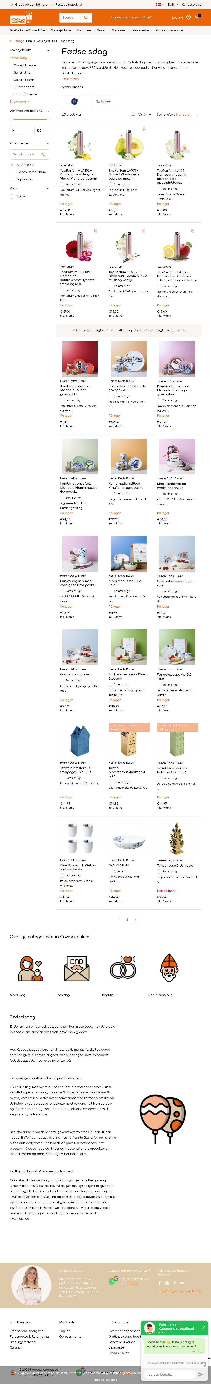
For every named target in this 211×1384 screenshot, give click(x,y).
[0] (195, 17)
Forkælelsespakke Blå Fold (174, 677)
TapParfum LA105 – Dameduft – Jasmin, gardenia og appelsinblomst (172, 177)
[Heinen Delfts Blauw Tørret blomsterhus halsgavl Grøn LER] (177, 741)
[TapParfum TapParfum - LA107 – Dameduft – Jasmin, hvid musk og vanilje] (129, 245)
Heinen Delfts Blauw (31, 172)
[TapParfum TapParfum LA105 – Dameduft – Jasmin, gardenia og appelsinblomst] (177, 143)
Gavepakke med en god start (175, 583)
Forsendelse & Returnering (29, 1336)
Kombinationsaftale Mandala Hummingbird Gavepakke (78, 487)
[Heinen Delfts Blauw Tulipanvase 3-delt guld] (177, 838)
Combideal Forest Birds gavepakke (127, 388)
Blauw (22, 196)
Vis (190, 901)
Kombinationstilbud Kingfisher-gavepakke (126, 486)
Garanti (15, 1347)
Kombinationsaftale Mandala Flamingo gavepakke (173, 390)
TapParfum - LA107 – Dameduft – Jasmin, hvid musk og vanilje (128, 276)
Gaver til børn (24, 80)
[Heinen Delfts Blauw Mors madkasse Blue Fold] (129, 554)
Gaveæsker (141, 30)
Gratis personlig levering (127, 1336)
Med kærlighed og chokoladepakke (171, 486)
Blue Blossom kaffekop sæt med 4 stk (78, 867)
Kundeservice (191, 4)
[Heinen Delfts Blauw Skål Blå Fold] (129, 838)
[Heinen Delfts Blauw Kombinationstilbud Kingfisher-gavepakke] (129, 456)
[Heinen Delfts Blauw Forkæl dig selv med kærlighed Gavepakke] (80, 554)
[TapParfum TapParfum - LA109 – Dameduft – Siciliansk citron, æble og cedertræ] (177, 245)
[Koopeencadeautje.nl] (25, 17)
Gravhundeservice (169, 30)
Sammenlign (74, 184)
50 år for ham (24, 87)
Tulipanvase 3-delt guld (175, 865)
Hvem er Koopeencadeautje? (130, 1331)
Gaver (101, 30)
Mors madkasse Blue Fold (125, 583)
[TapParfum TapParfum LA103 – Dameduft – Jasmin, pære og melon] (129, 143)
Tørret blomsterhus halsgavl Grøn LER (172, 770)
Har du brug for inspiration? (131, 17)
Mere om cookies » (105, 1380)
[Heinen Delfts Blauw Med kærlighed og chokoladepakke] (177, 456)
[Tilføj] (93, 214)
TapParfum (24, 179)
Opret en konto (70, 1336)
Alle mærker (25, 164)
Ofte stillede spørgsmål (27, 1331)
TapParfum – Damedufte (27, 30)
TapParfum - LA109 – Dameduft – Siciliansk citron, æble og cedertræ (177, 276)
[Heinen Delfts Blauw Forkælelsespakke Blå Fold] (177, 647)
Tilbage (18, 41)
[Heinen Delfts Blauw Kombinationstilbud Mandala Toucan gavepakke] (80, 359)
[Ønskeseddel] (188, 17)
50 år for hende (25, 94)
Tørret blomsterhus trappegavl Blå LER (75, 770)
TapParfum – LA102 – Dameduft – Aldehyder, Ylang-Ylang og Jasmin (78, 174)
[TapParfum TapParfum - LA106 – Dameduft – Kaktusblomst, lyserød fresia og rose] (80, 245)
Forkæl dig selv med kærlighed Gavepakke (77, 583)
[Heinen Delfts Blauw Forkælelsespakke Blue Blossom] (129, 647)
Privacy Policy (119, 1353)
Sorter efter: (166, 114)
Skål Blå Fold (119, 865)
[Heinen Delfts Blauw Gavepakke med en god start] (177, 554)
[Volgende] (135, 920)
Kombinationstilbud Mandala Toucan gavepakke (76, 390)
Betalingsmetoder (23, 1342)
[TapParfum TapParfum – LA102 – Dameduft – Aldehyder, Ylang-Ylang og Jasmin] (80, 143)
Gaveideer (119, 30)
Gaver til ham (23, 72)
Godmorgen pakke (74, 674)
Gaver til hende (25, 65)
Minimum (17, 131)
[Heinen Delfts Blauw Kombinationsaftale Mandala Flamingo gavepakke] (177, 359)
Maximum (42, 131)
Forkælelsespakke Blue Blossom (127, 676)
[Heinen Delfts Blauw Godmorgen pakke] (80, 647)
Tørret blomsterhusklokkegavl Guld (127, 772)
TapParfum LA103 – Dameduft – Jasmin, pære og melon (124, 174)
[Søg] (86, 17)
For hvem (84, 30)
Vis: (140, 114)
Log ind (64, 1331)
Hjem (29, 41)
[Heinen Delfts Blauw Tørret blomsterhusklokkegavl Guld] (129, 741)
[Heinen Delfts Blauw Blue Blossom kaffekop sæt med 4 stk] (80, 838)
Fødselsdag (18, 58)
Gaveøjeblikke (61, 30)
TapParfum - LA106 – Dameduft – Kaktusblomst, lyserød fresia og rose (77, 278)
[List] (133, 115)
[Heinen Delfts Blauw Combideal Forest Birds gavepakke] (129, 359)
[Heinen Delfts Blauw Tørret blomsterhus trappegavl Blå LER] (80, 741)
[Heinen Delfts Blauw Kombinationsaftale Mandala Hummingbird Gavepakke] (80, 456)
